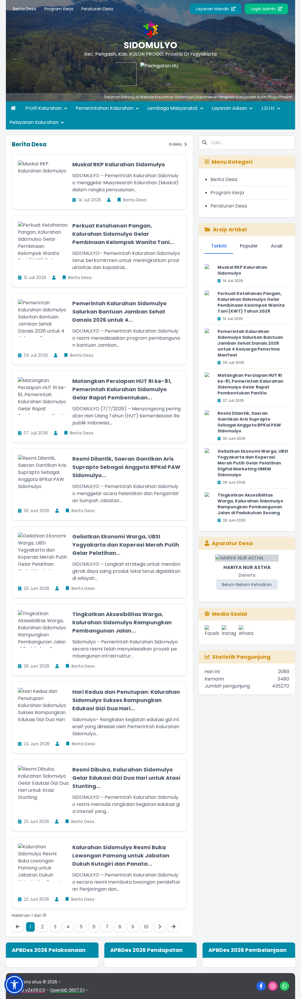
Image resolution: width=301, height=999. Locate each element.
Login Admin (264, 9)
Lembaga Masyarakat (173, 108)
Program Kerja (58, 9)
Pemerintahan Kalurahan (105, 108)
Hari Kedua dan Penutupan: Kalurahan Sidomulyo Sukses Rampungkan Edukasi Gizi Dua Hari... (126, 700)
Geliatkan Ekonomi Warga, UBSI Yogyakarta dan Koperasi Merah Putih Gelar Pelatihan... (125, 545)
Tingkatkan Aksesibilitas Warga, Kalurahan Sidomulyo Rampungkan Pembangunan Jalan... (122, 622)
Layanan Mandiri (213, 9)
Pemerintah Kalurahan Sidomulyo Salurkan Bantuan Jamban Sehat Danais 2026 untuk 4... (119, 311)
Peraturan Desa (97, 9)
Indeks (176, 144)
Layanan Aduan (230, 108)
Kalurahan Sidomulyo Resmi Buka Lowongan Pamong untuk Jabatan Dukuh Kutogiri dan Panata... (120, 855)
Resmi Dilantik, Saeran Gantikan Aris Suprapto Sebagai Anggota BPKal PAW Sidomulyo (249, 422)
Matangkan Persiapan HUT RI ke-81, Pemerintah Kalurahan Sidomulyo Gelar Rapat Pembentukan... (122, 389)
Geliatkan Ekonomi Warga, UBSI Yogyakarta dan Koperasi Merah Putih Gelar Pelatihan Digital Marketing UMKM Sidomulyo (253, 463)
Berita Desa (24, 9)
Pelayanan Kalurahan (34, 122)
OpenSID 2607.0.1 (67, 990)
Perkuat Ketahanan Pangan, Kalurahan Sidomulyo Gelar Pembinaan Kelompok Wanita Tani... (123, 234)
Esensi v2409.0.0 (28, 990)
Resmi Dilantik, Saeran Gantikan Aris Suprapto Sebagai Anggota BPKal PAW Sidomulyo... (126, 467)
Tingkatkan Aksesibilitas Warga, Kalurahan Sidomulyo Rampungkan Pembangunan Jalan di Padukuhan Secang (250, 504)
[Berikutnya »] (160, 927)
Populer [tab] (249, 246)
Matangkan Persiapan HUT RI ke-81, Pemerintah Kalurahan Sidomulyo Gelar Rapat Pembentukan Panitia (250, 384)
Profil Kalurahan (44, 108)
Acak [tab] (277, 246)
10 (146, 926)
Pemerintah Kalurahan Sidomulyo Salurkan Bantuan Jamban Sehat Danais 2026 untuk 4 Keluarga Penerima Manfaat (250, 343)
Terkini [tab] (219, 246)
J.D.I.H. (268, 108)
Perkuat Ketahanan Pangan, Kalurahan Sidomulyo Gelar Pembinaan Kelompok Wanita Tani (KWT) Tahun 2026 (251, 302)
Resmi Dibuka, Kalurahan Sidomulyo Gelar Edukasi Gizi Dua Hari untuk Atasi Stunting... (126, 778)
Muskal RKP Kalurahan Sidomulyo (118, 164)
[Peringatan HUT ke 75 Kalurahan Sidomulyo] (146, 74)
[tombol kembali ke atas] (289, 987)
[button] (14, 984)
